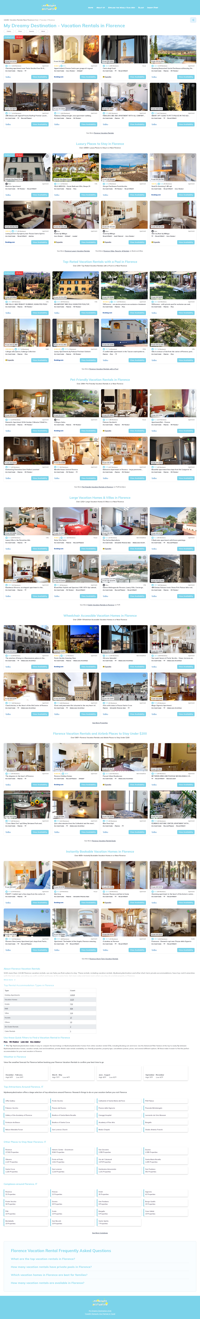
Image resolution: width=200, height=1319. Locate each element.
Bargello (148, 1122)
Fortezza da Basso (12, 1122)
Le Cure (15, 356)
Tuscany (154, 191)
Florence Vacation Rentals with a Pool (103, 369)
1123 (72, 1000)
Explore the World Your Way (121, 7)
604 (71, 1009)
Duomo (64, 356)
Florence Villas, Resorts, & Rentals (116, 251)
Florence (8, 73)
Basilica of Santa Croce (61, 1122)
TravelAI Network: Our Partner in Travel (100, 1314)
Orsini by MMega (109, 234)
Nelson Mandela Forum (14, 1130)
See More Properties (100, 723)
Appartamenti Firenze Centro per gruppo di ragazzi (73, 68)
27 (71, 1018)
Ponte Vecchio (57, 1101)
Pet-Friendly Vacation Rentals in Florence (97, 487)
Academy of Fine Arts (107, 1122)
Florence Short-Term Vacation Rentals (103, 959)
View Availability (40, 77)
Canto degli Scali (109, 68)
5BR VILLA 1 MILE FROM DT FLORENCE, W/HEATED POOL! (26, 304)
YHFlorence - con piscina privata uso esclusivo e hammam (124, 304)
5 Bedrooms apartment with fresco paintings (168, 540)
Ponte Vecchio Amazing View (65, 658)
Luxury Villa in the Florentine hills (17, 540)
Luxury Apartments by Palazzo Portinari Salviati (72, 351)
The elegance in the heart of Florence (19, 776)
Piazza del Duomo (59, 1108)
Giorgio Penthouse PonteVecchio (115, 186)
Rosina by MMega (60, 234)
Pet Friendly (14, 1042)
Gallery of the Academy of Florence (18, 1115)
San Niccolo (65, 663)
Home (90, 7)
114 (71, 1013)
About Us (101, 7)
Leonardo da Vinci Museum (155, 1115)
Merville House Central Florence (66, 469)
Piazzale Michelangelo (153, 1108)
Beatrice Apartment (13, 186)
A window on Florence (111, 941)
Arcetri (15, 191)
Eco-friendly (35, 1042)
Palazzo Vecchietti (110, 422)
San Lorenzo (65, 238)
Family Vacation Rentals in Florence (101, 605)
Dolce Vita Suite (60, 540)
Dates (9, 31)
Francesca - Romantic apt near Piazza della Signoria (171, 941)
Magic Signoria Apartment (162, 705)
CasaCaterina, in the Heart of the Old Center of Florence (26, 705)
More (43, 31)
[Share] (193, 20)
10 (71, 1022)
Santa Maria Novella (68, 545)
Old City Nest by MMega (160, 234)
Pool (6, 1042)
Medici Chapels (104, 1130)
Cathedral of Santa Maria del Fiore (112, 1101)
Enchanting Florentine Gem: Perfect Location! (22, 469)
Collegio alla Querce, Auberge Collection (20, 351)
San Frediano (163, 120)
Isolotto (64, 427)
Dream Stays (152, 7)
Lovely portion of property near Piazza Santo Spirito (24, 234)
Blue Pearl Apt (108, 823)
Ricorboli (113, 238)
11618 (72, 995)
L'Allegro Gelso (59, 422)
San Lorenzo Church (59, 1130)
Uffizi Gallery (10, 1101)
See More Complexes (100, 1233)
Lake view (25, 1042)
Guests (31, 31)
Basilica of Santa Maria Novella (64, 1115)
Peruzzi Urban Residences (112, 776)
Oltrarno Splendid (109, 658)
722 (71, 1004)
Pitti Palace (149, 1101)
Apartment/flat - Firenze (161, 422)
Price (20, 31)
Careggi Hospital (105, 1115)
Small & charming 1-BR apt (162, 186)
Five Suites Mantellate (111, 540)
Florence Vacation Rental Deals (104, 841)
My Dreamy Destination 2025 (100, 1311)
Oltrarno (113, 191)
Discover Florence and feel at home (116, 894)
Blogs (141, 7)
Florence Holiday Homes (63, 776)
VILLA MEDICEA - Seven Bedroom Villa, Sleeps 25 (72, 186)
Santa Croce (16, 73)
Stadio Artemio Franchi (154, 1130)
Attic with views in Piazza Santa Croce (117, 705)
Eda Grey (57, 894)
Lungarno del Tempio (165, 474)
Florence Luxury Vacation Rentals (77, 251)
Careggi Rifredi (66, 191)
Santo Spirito (17, 592)
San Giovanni (114, 73)
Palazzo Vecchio (11, 1108)
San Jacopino (17, 828)
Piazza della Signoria (107, 1108)
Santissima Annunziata (68, 120)
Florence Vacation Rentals (104, 133)
